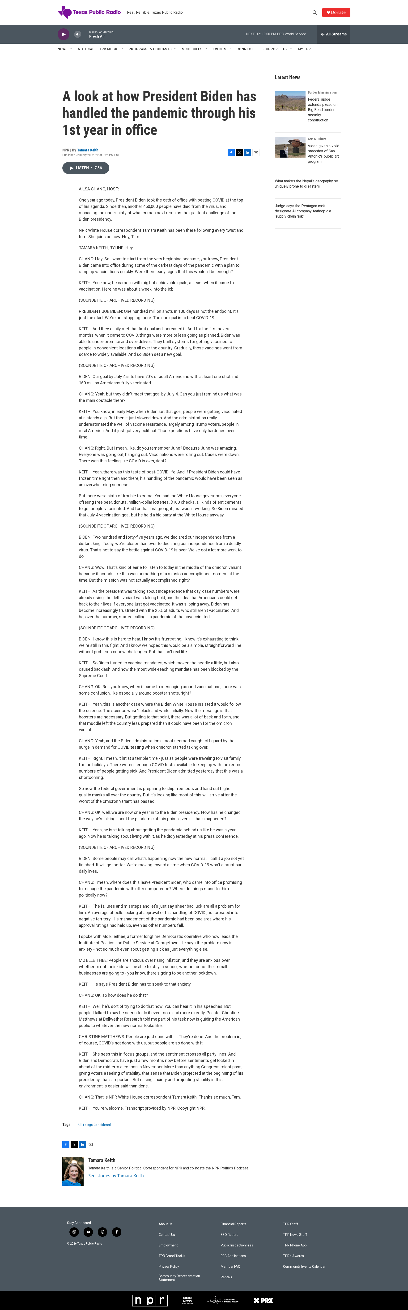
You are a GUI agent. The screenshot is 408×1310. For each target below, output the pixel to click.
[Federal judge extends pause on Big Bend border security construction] (290, 101)
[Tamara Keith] (73, 1171)
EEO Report (229, 1235)
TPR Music (109, 49)
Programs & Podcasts (150, 49)
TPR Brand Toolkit (172, 1256)
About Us (165, 1224)
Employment (168, 1245)
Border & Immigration (322, 92)
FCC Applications (233, 1256)
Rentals (226, 1277)
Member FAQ (230, 1266)
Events (219, 49)
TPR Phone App (295, 1245)
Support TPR (276, 49)
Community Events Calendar (304, 1266)
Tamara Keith (87, 150)
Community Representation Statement (179, 1278)
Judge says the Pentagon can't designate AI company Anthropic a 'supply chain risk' (303, 211)
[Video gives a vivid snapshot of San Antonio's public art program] (290, 147)
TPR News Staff (295, 1235)
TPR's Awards (293, 1256)
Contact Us (167, 1235)
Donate (338, 12)
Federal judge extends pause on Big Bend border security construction (322, 109)
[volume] (78, 34)
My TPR (304, 49)
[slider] (85, 34)
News (63, 49)
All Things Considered (94, 1125)
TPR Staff (290, 1224)
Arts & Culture (317, 139)
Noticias (86, 49)
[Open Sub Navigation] (71, 49)
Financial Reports (233, 1224)
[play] (63, 34)
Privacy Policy (169, 1266)
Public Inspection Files (237, 1245)
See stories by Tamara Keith (116, 1175)
